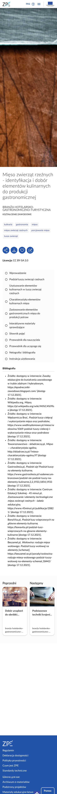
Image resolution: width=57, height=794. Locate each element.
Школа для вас (11, 777)
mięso (35, 224)
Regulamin (8, 750)
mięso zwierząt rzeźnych (16, 230)
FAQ (28, 4)
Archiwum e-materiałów (16, 782)
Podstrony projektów (14, 787)
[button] (33, 4)
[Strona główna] (15, 743)
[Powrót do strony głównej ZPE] (7, 3)
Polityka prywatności (14, 760)
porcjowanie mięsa (40, 230)
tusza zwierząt (11, 236)
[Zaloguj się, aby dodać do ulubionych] (22, 250)
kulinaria (8, 224)
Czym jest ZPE (11, 765)
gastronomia (22, 224)
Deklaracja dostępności (15, 755)
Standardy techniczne (15, 770)
